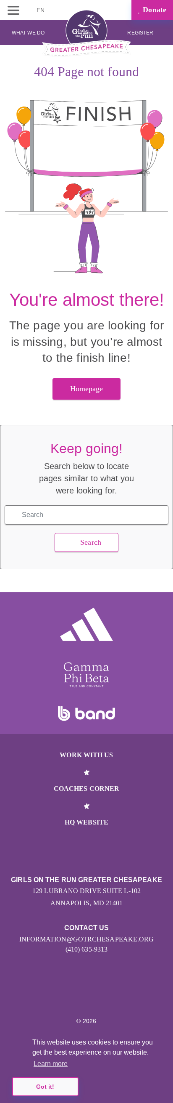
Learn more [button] (51, 1063)
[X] (96, 996)
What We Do (28, 33)
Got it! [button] (45, 1086)
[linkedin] (77, 996)
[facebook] (114, 996)
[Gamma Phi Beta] (86, 675)
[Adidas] (86, 624)
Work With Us (86, 754)
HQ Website (86, 822)
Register (141, 33)
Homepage (86, 388)
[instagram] (59, 996)
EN (41, 10)
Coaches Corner (86, 788)
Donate (153, 9)
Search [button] (90, 542)
